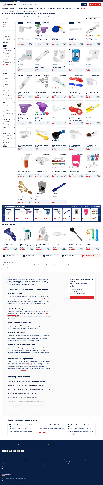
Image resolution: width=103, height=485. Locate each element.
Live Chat (82, 1)
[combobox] (49, 4)
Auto (17, 8)
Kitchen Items (20, 11)
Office (44, 8)
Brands (91, 1)
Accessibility (18, 482)
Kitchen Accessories (39, 264)
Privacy (64, 465)
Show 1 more (5, 87)
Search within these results (7, 27)
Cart (100, 1)
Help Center (25, 461)
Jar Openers (89, 264)
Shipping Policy (66, 461)
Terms (13, 482)
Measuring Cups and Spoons (30, 11)
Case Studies (86, 463)
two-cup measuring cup (20, 299)
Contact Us (24, 459)
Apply (5, 45)
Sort (87, 18)
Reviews (85, 465)
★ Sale (83, 8)
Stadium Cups (29, 264)
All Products (5, 8)
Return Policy (66, 463)
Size (9, 67)
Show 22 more (6, 116)
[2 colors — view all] (19, 61)
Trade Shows (76, 8)
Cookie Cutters (71, 264)
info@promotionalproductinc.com (17, 480)
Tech (66, 8)
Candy (36, 8)
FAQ (64, 459)
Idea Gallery (85, 461)
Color (9, 102)
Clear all (4, 24)
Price (9, 33)
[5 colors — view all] (89, 35)
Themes (87, 1)
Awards (21, 8)
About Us (45, 459)
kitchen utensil (30, 363)
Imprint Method (9, 90)
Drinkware (30, 8)
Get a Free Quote (81, 297)
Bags (25, 8)
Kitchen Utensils (12, 264)
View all (97, 206)
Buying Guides (86, 459)
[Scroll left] (4, 215)
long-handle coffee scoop (36, 347)
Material (9, 73)
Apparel (12, 8)
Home (40, 8)
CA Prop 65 (33, 482)
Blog (44, 465)
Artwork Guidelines (26, 465)
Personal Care (60, 8)
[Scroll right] (99, 215)
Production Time (9, 119)
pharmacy (23, 370)
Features (96, 1)
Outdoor (49, 8)
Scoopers (21, 264)
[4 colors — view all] (54, 193)
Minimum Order (9, 133)
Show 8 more (5, 64)
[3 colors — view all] (71, 61)
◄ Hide (13, 22)
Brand (9, 127)
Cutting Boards (80, 264)
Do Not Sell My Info (26, 482)
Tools (70, 8)
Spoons (5, 264)
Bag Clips (54, 264)
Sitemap (38, 482)
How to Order (25, 463)
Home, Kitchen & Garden (11, 11)
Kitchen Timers (6, 267)
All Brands (4, 466)
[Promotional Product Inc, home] (10, 4)
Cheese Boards (62, 264)
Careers (44, 461)
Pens (54, 8)
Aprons (47, 264)
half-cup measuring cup (39, 298)
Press (44, 463)
